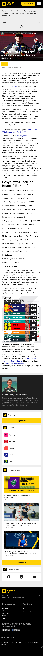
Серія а (11, 455)
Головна (5, 11)
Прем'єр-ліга (14, 435)
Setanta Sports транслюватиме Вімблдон (18, 496)
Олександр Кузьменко (13, 34)
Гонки (19, 11)
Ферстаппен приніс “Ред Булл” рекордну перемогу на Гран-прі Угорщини (18, 55)
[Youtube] (8, 637)
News (13, 11)
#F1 (3, 132)
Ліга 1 (11, 461)
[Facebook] (2, 637)
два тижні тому (11, 86)
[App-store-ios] (11, 637)
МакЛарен (17, 67)
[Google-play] (13, 637)
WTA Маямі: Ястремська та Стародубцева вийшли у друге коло (20, 552)
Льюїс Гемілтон (7, 67)
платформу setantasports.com (16, 363)
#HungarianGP (33, 130)
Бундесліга (13, 441)
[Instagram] (5, 637)
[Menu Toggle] (39, 3)
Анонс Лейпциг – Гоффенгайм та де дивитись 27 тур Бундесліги (20, 524)
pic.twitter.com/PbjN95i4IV (15, 132)
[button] (40, 22)
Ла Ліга (11, 448)
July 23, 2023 (22, 136)
